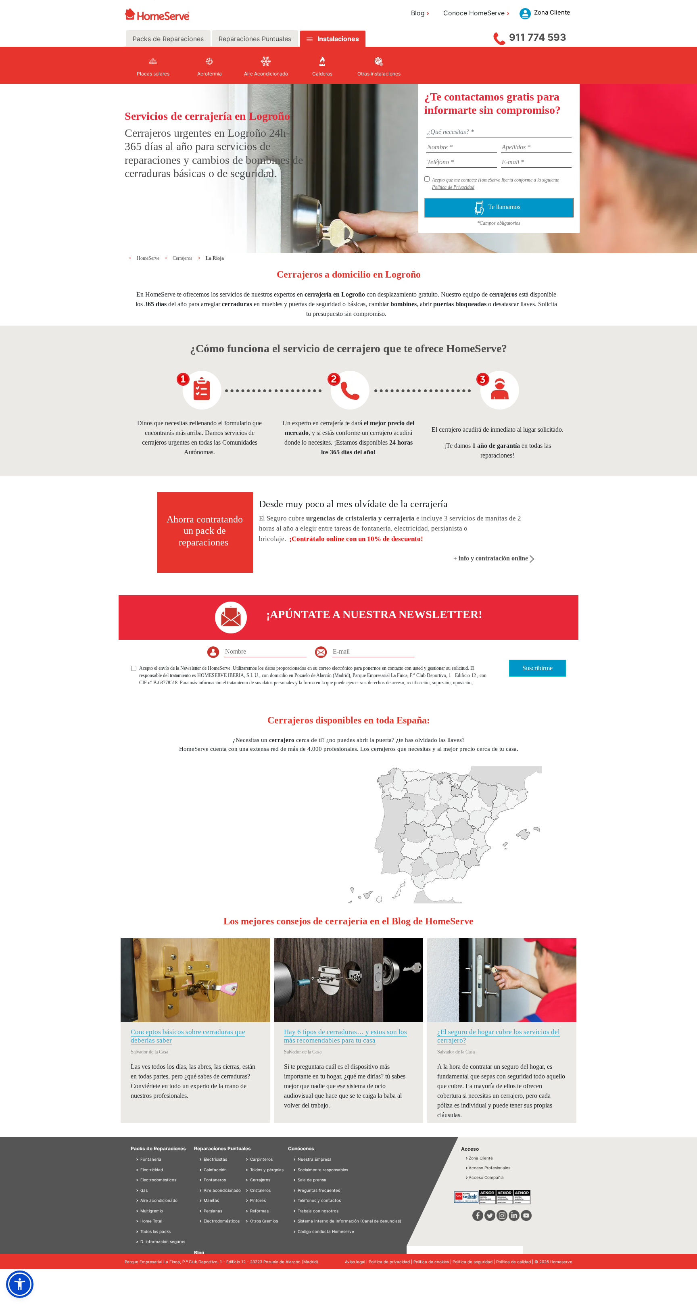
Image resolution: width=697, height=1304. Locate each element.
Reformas (259, 1210)
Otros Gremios (263, 1220)
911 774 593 (537, 37)
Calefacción (214, 1169)
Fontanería (150, 1159)
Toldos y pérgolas (266, 1169)
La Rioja (215, 258)
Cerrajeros (183, 258)
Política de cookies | (433, 1261)
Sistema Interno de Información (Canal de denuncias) (349, 1220)
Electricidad (151, 1169)
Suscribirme (537, 668)
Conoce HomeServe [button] (474, 13)
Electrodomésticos (157, 1179)
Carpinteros (261, 1159)
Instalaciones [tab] (338, 39)
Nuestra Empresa (315, 1159)
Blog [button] (418, 13)
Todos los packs (155, 1231)
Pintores (257, 1200)
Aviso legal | (357, 1261)
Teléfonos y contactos (319, 1200)
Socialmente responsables (323, 1169)
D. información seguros (162, 1241)
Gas (143, 1190)
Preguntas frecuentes (319, 1190)
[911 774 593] (499, 36)
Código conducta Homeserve (326, 1231)
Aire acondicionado (158, 1200)
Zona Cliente (481, 1158)
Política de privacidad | (391, 1261)
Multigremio (151, 1210)
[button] (19, 1284)
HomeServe (149, 258)
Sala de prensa (312, 1179)
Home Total (150, 1220)
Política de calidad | (515, 1261)
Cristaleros (260, 1190)
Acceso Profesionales (489, 1167)
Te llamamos (506, 206)
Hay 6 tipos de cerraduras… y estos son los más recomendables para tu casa (345, 1036)
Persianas (212, 1210)
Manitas (210, 1200)
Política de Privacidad (453, 187)
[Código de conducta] (295, 1231)
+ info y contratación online (491, 558)
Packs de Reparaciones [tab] (168, 39)
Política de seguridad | (474, 1261)
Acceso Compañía (486, 1177)
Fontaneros (214, 1179)
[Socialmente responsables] (295, 1169)
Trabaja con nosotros (318, 1210)
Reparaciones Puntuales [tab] (255, 39)
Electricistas (214, 1159)
